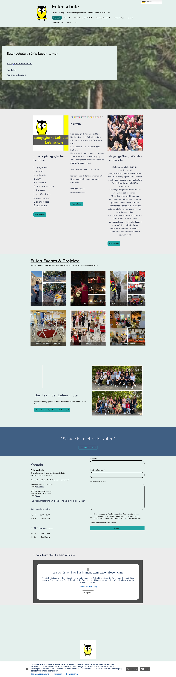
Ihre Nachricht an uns (98, 482)
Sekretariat (40, 487)
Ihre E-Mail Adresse (97, 470)
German (148, 2)
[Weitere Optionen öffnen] (76, 22)
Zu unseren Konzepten (88, 447)
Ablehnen (145, 669)
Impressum (57, 674)
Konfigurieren (72, 674)
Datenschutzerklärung (88, 586)
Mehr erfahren (39, 214)
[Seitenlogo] (41, 13)
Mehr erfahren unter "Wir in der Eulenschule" (52, 410)
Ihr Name (93, 458)
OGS (38, 496)
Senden (117, 528)
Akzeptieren (88, 593)
